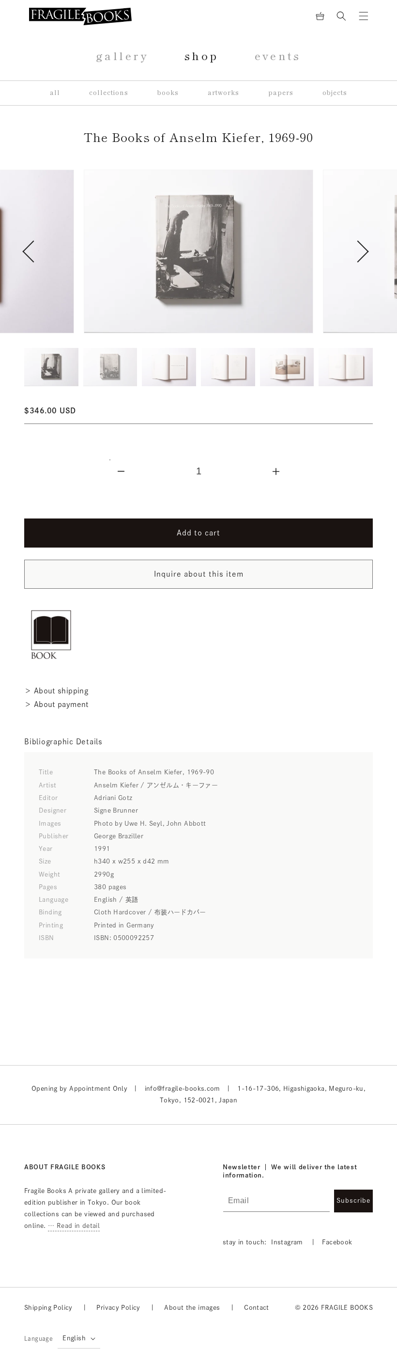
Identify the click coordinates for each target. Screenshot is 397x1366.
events (278, 56)
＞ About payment (56, 704)
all (55, 93)
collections (108, 93)
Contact (256, 1307)
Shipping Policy (48, 1307)
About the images (192, 1307)
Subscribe (353, 1200)
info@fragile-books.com (182, 1088)
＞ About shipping (56, 690)
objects (334, 93)
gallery (122, 56)
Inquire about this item (199, 574)
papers (280, 93)
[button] (341, 16)
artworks (223, 93)
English (74, 1338)
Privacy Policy (118, 1307)
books (168, 93)
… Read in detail (74, 1226)
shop (201, 56)
